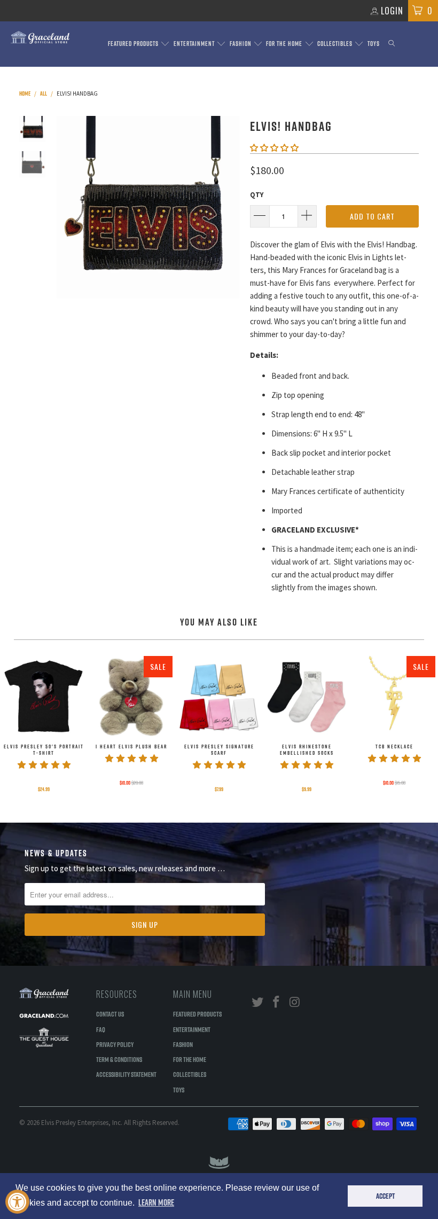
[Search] (391, 44)
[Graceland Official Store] (40, 37)
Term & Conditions (119, 1059)
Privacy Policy (115, 1044)
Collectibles (335, 43)
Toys (373, 43)
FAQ (100, 1029)
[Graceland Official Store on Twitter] (258, 1002)
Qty (256, 194)
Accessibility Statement (126, 1074)
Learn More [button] (156, 1202)
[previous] (66, 207)
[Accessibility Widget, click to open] (17, 1202)
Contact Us (110, 1014)
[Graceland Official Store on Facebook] (277, 1002)
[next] (229, 207)
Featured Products (134, 43)
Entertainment (195, 43)
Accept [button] (385, 1196)
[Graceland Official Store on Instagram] (295, 1002)
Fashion (241, 43)
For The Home (285, 43)
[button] (274, 148)
